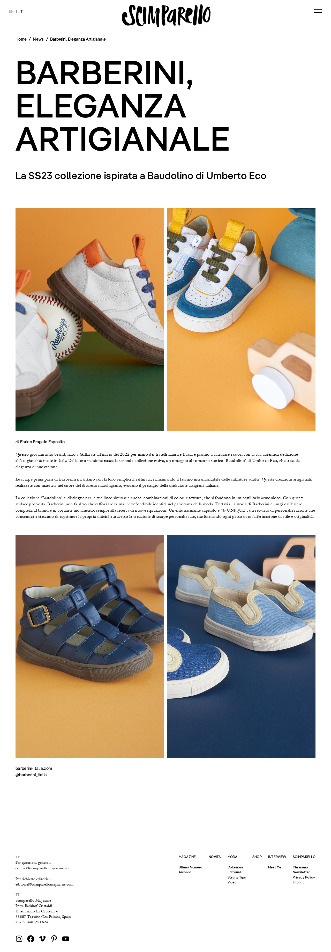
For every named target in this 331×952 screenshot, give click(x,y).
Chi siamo (300, 867)
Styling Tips (237, 877)
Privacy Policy (304, 877)
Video (232, 882)
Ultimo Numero (190, 867)
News (38, 39)
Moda (233, 857)
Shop (257, 857)
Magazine (187, 857)
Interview (277, 857)
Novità (215, 857)
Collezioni (235, 867)
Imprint (298, 882)
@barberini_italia (31, 774)
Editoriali (235, 872)
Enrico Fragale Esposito (42, 441)
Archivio (185, 872)
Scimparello (304, 857)
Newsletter (301, 872)
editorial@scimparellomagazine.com (44, 884)
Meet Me (274, 867)
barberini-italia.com (34, 768)
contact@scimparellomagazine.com (44, 868)
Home (21, 39)
